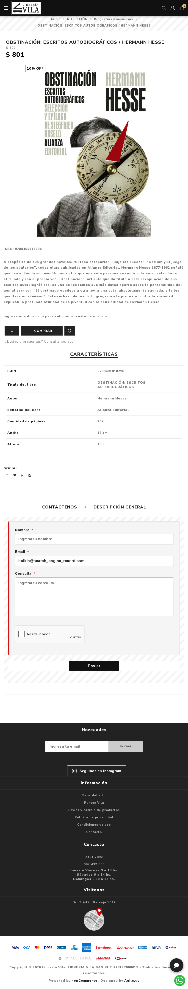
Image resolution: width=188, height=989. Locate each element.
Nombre (22, 530)
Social (11, 468)
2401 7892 (94, 857)
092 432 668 (94, 864)
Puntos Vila (94, 803)
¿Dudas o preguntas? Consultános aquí (40, 341)
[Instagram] (96, 770)
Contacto (94, 832)
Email (20, 552)
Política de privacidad (94, 817)
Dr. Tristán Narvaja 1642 (94, 902)
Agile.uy (131, 980)
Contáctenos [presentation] (59, 507)
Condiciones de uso (94, 825)
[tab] (59, 507)
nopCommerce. (85, 980)
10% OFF (35, 68)
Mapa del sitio (94, 795)
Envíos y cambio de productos (94, 810)
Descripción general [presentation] (120, 507)
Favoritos (69, 331)
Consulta (23, 573)
